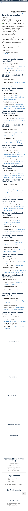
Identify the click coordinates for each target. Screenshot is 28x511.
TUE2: (14, 84)
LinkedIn (6, 54)
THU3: (14, 231)
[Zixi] (14, 370)
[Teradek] (14, 404)
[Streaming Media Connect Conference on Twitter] (9, 479)
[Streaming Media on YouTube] (12, 481)
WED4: (15, 134)
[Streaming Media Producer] (8, 446)
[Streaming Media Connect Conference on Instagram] (9, 481)
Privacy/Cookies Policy (14, 470)
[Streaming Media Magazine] (8, 439)
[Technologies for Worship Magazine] (19, 446)
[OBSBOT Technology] (14, 389)
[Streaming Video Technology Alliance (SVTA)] (19, 428)
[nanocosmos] (14, 363)
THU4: (14, 106)
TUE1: (15, 120)
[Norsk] (14, 382)
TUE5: (14, 175)
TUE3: (19, 265)
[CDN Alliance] (8, 428)
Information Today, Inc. (14, 465)
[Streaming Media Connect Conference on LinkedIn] (12, 479)
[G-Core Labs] (14, 355)
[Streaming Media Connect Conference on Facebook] (16, 479)
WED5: (12, 222)
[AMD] (14, 347)
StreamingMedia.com (14, 468)
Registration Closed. (23, 0)
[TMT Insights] (14, 416)
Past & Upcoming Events (14, 467)
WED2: (14, 208)
